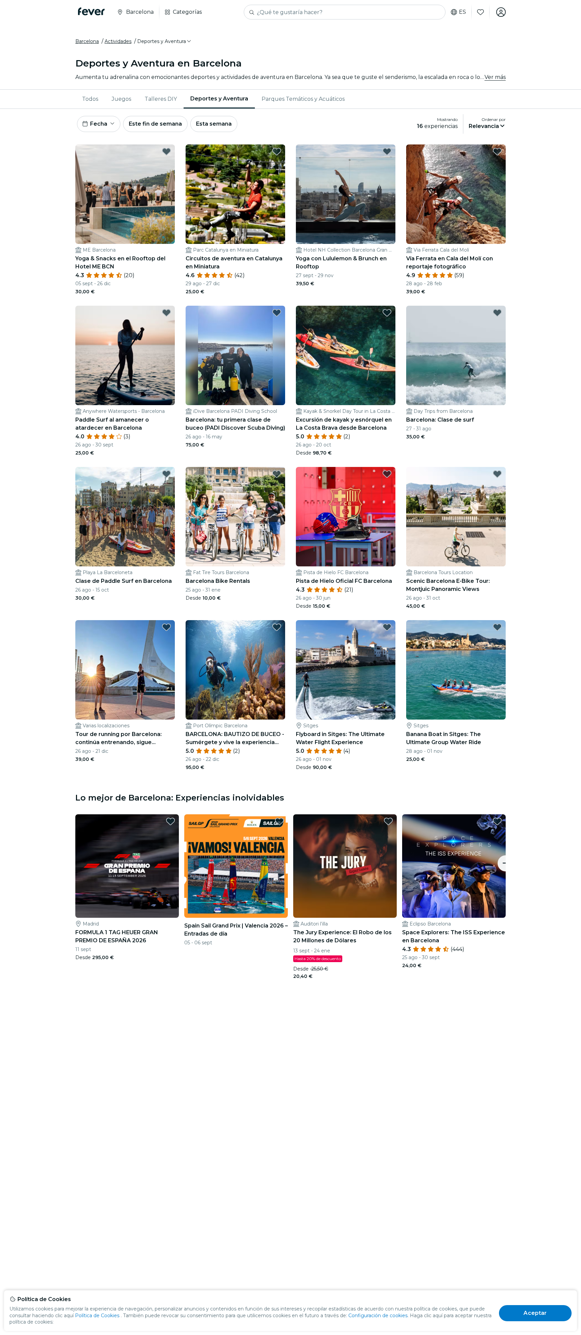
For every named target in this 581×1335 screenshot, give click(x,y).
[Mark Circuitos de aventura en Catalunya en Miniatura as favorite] (276, 151)
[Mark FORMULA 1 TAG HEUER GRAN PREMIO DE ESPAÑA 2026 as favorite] (170, 821)
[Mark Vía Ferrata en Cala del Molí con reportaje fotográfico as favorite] (497, 151)
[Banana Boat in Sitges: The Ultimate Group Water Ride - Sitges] (456, 670)
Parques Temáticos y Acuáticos (303, 99)
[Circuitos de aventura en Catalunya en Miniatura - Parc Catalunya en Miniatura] (235, 194)
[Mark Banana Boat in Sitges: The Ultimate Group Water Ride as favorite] (497, 627)
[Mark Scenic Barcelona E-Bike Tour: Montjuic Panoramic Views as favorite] (497, 474)
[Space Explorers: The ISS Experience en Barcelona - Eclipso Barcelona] (454, 866)
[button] (164, 41)
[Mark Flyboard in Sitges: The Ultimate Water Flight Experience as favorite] (387, 627)
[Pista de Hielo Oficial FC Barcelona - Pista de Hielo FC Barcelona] (345, 516)
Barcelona (87, 41)
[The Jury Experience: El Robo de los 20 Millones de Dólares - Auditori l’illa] (345, 866)
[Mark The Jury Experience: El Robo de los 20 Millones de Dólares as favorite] (388, 821)
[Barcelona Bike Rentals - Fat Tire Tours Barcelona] (235, 516)
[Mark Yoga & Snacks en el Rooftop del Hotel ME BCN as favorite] (166, 151)
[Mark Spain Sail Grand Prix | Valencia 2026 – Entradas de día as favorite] (279, 821)
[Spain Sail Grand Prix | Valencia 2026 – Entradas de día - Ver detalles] (236, 866)
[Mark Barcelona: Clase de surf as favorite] (497, 312)
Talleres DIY (161, 99)
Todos (90, 99)
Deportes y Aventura (219, 98)
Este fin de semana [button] (155, 124)
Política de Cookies (97, 1315)
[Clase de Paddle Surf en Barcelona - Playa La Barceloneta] (125, 516)
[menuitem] (90, 99)
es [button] (462, 12)
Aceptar (535, 1313)
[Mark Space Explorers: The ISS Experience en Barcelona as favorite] (497, 821)
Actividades (118, 41)
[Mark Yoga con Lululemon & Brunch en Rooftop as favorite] (387, 151)
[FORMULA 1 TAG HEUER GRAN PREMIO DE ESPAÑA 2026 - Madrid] (127, 866)
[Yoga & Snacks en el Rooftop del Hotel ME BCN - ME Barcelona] (125, 194)
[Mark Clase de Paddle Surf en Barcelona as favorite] (166, 474)
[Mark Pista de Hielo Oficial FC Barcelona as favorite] (387, 474)
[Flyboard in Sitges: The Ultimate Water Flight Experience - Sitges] (345, 670)
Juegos (121, 99)
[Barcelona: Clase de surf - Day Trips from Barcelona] (456, 355)
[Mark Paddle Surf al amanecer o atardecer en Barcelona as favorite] (166, 312)
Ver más (495, 77)
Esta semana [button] (214, 124)
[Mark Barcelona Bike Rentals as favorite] (276, 474)
